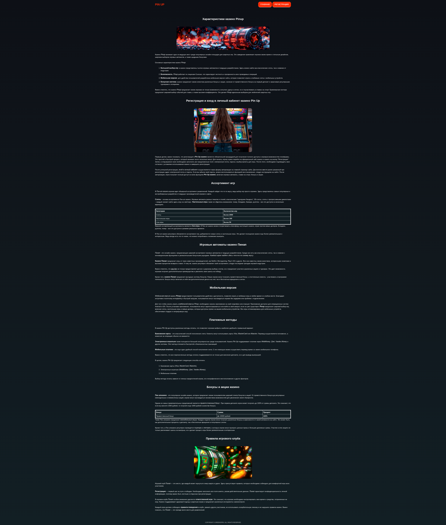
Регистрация (282, 4)
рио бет (174, 269)
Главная (265, 4)
